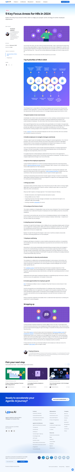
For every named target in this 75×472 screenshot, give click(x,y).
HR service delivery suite (58, 332)
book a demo (32, 344)
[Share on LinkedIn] (6, 65)
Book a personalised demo (59, 399)
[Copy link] (12, 65)
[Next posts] (68, 364)
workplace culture (30, 268)
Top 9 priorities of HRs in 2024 (12, 54)
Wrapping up (9, 57)
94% (25, 284)
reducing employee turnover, (34, 165)
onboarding (37, 202)
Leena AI (31, 332)
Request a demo (65, 1)
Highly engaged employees (52, 171)
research (29, 131)
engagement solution (28, 333)
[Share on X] (9, 65)
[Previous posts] (66, 364)
